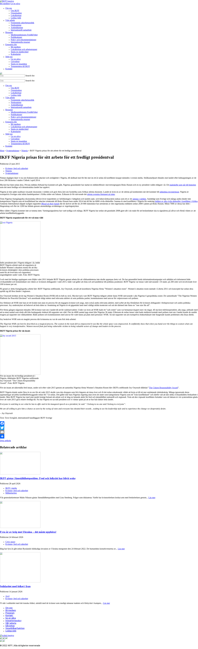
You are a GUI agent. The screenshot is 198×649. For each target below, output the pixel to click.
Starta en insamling (19, 64)
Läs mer (151, 497)
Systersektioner (12, 150)
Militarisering (11, 493)
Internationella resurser (20, 42)
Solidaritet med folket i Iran (15, 586)
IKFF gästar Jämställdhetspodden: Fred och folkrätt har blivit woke (37, 478)
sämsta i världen (139, 199)
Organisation (16, 13)
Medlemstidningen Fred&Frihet (24, 35)
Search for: (30, 75)
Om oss (8, 8)
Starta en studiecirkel (19, 52)
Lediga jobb (16, 18)
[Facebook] (99, 423)
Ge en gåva (15, 3)
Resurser (9, 32)
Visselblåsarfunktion (15, 628)
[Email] (99, 432)
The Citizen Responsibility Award (163, 388)
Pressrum (9, 613)
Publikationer (16, 37)
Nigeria (24, 150)
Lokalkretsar (16, 15)
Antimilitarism (17, 27)
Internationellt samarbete (21, 30)
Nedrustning (16, 25)
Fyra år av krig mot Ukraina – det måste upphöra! (28, 531)
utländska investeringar (169, 192)
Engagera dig (11, 44)
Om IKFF (15, 10)
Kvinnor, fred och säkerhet (16, 168)
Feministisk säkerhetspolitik (22, 23)
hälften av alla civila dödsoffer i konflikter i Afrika (176, 201)
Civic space (10, 542)
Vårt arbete (10, 20)
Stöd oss (9, 56)
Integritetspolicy (13, 620)
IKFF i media (11, 488)
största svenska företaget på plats (101, 194)
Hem (2, 150)
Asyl (7, 596)
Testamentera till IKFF (20, 66)
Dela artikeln (5, 440)
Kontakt (8, 69)
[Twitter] (99, 428)
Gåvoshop (15, 61)
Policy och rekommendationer (23, 40)
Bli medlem (5, 3)
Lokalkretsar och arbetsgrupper (24, 49)
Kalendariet (16, 54)
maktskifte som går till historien (182, 185)
